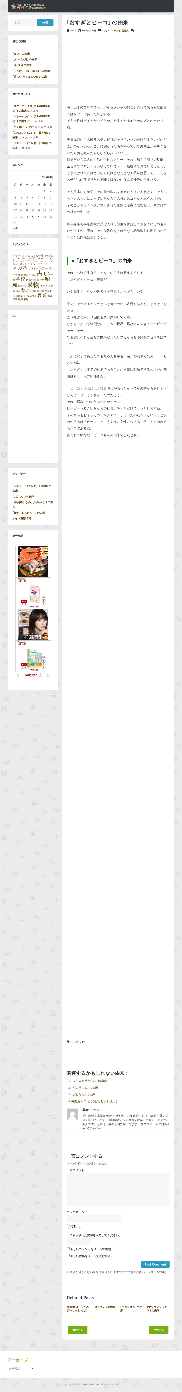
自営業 (19, 296)
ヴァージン (47, 268)
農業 (42, 295)
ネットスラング (21, 264)
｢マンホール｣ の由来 (24, 127)
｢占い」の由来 (21, 53)
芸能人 (125, 30)
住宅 (14, 275)
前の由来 (77, 1330)
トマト (42, 261)
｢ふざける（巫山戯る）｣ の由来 (31, 70)
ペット (46, 264)
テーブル (33, 261)
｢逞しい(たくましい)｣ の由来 (29, 76)
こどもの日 (37, 255)
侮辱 (20, 275)
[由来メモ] (29, 8)
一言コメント (75, 1170)
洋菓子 (43, 286)
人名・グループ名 (112, 30)
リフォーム (34, 268)
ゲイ (83, 1041)
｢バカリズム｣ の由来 (84, 1087)
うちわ (16, 255)
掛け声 (40, 280)
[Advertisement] (118, 68)
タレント (75, 1041)
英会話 (27, 296)
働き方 (27, 275)
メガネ (20, 267)
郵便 (14, 299)
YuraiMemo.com (90, 1384)
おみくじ (25, 255)
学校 (20, 279)
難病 (20, 299)
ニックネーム (75, 1212)
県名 (26, 290)
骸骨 (26, 299)
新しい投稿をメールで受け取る (90, 1256)
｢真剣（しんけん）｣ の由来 (28, 512)
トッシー (27, 137)
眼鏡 (34, 291)
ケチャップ (42, 258)
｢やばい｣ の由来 (22, 65)
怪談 (34, 280)
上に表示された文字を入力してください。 (94, 1235)
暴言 (20, 286)
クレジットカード (25, 258)
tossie (72, 30)
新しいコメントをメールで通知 (90, 1249)
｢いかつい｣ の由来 (23, 496)
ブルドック (36, 264)
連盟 (49, 296)
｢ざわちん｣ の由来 (83, 1094)
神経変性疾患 (44, 291)
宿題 (28, 280)
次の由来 (158, 1330)
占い (43, 273)
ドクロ (49, 261)
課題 (34, 296)
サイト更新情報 (21, 518)
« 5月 (15, 228)
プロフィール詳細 (152, 1124)
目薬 (18, 291)
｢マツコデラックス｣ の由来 (89, 1080)
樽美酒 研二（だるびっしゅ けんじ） (95, 1101)
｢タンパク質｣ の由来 (24, 59)
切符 (34, 275)
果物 (33, 284)
